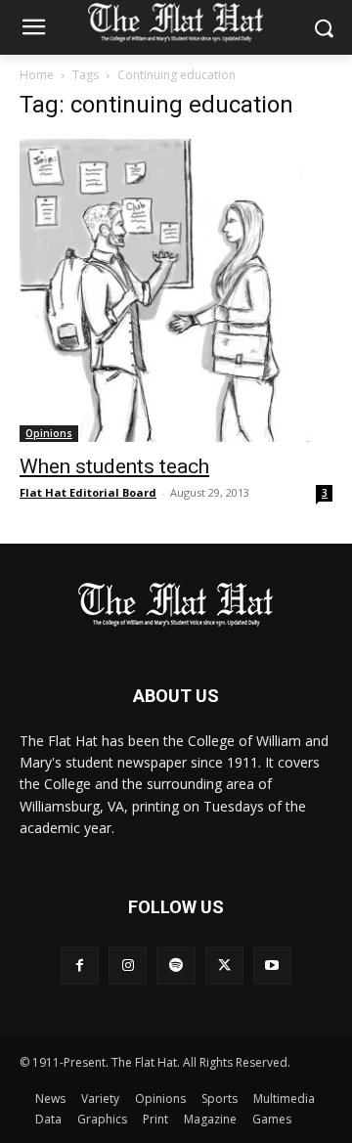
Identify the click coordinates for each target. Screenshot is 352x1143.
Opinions (48, 433)
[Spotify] (175, 965)
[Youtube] (272, 965)
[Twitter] (224, 965)
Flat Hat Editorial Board (88, 492)
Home (37, 74)
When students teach (114, 466)
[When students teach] (176, 290)
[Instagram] (128, 965)
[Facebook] (80, 965)
